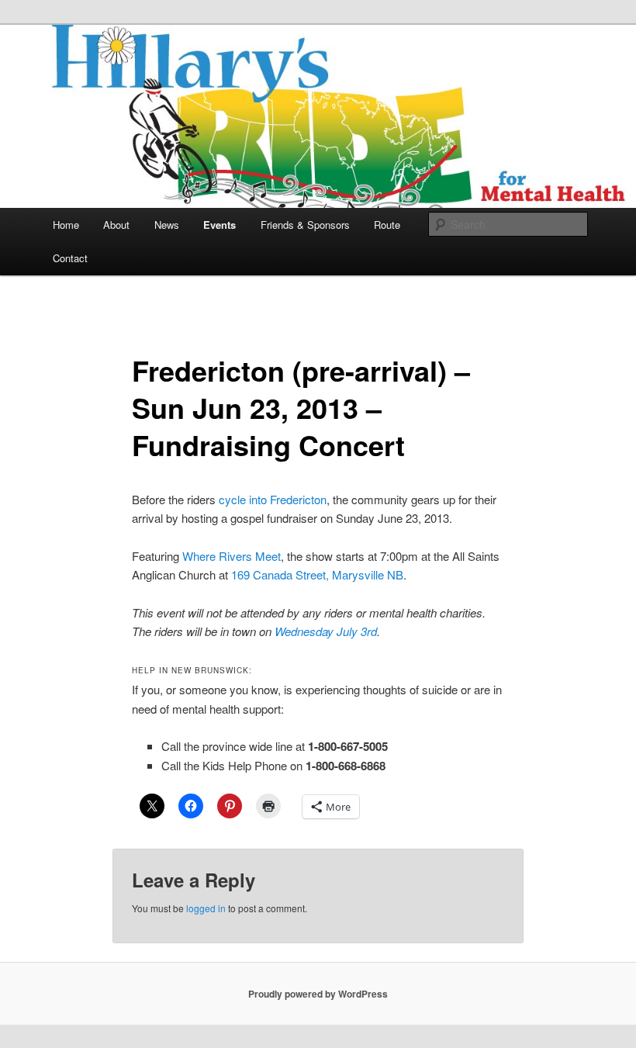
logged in (206, 908)
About (116, 224)
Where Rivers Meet (231, 556)
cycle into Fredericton (273, 499)
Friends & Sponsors (305, 224)
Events (219, 224)
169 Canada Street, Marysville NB (317, 574)
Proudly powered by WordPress (318, 994)
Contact (70, 258)
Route (387, 224)
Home (66, 224)
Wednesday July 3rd (326, 631)
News (166, 224)
